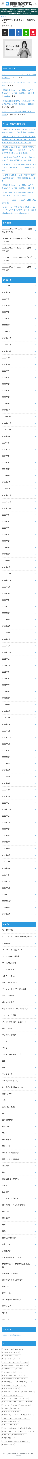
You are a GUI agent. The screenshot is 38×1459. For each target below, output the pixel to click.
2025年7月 (6, 371)
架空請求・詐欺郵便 (10, 1198)
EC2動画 (25, 1362)
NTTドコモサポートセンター (12, 1392)
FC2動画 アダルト (9, 1369)
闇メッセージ (7, 1319)
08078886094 (20, 1349)
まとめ (4, 1041)
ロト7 (4, 1068)
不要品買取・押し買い (10, 1081)
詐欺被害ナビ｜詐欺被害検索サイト (21, 1453)
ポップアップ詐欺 (9, 1035)
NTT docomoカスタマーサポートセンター (16, 1375)
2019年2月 (6, 875)
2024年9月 (6, 436)
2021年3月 (6, 711)
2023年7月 (6, 528)
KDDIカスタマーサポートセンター (13, 1372)
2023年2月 (6, 561)
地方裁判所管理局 (26, 1428)
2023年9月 (6, 515)
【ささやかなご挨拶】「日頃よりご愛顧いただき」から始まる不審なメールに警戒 (18, 158)
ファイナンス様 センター (11, 1425)
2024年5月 (6, 462)
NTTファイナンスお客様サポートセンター (16, 1398)
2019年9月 (6, 829)
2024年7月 (6, 449)
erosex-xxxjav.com (9, 1365)
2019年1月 (6, 881)
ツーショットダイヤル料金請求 (14, 989)
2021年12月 (7, 652)
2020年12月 (7, 731)
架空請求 (5, 1192)
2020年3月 (6, 790)
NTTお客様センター (9, 1385)
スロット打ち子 (8, 969)
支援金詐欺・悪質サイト (11, 1179)
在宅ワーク (6, 1126)
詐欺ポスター (7, 1251)
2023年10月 (7, 508)
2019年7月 (6, 842)
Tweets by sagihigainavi (11, 1335)
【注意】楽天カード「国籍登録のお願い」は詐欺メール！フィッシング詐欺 (19, 194)
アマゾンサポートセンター (11, 1415)
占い (4, 1113)
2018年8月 (6, 914)
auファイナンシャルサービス (12, 1359)
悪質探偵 (5, 1166)
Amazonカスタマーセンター (12, 1355)
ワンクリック (7, 1074)
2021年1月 (6, 724)
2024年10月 (7, 430)
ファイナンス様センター (11, 1428)
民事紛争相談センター (20, 1434)
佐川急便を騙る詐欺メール (12, 1087)
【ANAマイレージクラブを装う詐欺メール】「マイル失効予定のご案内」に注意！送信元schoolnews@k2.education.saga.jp (19, 210)
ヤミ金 (4, 1048)
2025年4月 (6, 390)
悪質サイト (6, 1146)
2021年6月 (6, 692)
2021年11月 (6, 659)
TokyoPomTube (25, 1405)
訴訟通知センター (9, 1444)
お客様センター (17, 1408)
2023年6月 (6, 534)
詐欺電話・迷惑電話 (10, 1273)
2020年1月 (6, 803)
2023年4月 (6, 548)
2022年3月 (6, 633)
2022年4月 (6, 626)
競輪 (4, 1225)
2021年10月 (7, 665)
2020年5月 (6, 777)
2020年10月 (7, 744)
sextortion (6, 943)
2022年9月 (6, 593)
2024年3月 (6, 476)
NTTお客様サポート (9, 1382)
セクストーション (9, 976)
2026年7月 (6, 292)
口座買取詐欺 (7, 1120)
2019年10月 (7, 822)
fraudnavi (7, 96)
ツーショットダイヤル (10, 982)
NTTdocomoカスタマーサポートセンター (15, 1378)
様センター (7, 1434)
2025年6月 (6, 377)
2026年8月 (6, 286)
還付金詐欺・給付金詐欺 (11, 1300)
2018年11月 (6, 894)
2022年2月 (6, 639)
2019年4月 (6, 862)
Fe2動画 (20, 1369)
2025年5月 (6, 384)
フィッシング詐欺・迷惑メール (14, 1022)
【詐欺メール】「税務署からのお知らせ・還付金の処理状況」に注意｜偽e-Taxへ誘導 (18, 130)
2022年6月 (6, 613)
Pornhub (29, 1401)
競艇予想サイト (8, 1218)
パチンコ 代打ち (8, 996)
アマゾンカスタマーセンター (12, 1411)
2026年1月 (6, 332)
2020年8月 (6, 757)
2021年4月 (6, 705)
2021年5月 (6, 698)
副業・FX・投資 (8, 1107)
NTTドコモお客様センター (11, 1388)
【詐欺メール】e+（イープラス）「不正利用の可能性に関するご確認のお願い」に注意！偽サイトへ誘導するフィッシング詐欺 (19, 140)
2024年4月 (6, 469)
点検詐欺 (5, 1212)
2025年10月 (7, 351)
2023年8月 (6, 521)
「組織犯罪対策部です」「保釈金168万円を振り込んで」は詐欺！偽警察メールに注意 (18, 186)
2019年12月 (7, 809)
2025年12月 (7, 338)
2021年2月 (6, 718)
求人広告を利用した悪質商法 (13, 1205)
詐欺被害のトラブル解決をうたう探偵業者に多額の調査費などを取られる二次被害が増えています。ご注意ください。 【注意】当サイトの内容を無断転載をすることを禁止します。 (19, 11)
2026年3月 (6, 318)
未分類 (4, 1185)
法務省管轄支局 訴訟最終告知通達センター (16, 1441)
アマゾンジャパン (27, 1415)
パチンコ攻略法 (8, 1002)
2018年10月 (7, 901)
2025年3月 (6, 397)
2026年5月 (6, 305)
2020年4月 (6, 783)
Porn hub (6, 1405)
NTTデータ (22, 1385)
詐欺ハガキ (6, 1244)
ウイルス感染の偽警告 (10, 956)
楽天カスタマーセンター (28, 1431)
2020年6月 (6, 770)
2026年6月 (6, 299)
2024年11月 (6, 423)
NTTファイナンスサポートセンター (14, 1401)
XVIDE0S (6, 1408)
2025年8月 (6, 364)
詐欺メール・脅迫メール (11, 1257)
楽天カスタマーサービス (11, 1431)
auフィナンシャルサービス (11, 1362)
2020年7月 (6, 764)
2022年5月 (6, 620)
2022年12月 (7, 574)
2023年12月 (7, 495)
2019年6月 (6, 849)
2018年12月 (7, 888)
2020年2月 (6, 796)
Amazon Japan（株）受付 (11, 1352)
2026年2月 (6, 325)
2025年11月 (6, 345)
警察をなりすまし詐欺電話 (12, 1280)
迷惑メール (6, 1293)
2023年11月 (6, 502)
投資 (4, 1172)
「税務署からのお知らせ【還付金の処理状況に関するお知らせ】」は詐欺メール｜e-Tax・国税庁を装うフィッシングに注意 (19, 150)
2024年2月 (6, 482)
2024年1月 (6, 489)
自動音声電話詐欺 (9, 1238)
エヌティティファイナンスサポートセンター (16, 1418)
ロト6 (4, 1061)
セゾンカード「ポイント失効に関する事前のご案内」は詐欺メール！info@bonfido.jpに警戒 (19, 167)
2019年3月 (6, 868)
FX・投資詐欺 (7, 930)
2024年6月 (6, 456)
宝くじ (4, 1133)
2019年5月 (6, 855)
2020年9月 (6, 750)
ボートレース (7, 1028)
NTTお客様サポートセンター (27, 1382)
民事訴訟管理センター (10, 1438)
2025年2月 (6, 404)
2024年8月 (6, 443)
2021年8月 (6, 678)
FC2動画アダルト (23, 1365)
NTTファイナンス (29, 1392)
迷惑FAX (5, 1287)
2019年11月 (6, 816)
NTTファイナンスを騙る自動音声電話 (17, 937)
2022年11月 (6, 580)
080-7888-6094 (8, 1349)
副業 (4, 1100)
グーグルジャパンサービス (11, 1421)
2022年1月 (6, 646)
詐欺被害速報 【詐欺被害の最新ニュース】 (17, 1265)
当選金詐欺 (6, 1140)
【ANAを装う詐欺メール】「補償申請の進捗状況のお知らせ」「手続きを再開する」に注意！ (19, 178)
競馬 (4, 1231)
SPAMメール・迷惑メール (12, 950)
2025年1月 (6, 410)
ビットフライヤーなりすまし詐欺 (15, 1009)
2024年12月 (7, 417)
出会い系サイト (8, 1094)
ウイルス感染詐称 (9, 963)
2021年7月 (6, 685)
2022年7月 (6, 606)
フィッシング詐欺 (9, 1015)
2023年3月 (6, 554)
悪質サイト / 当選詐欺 (10, 1153)
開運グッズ (6, 1306)
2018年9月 (6, 908)
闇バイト (5, 1313)
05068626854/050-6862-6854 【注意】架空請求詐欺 (19, 201)
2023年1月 (6, 567)
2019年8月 (6, 836)
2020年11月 (6, 737)
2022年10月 (7, 587)
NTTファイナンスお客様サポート (13, 1395)
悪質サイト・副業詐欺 (10, 1159)
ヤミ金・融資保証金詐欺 (11, 1054)
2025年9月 (6, 358)
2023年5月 (6, 541)
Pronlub (15, 1405)
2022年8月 (6, 600)
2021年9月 (6, 672)
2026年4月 (6, 312)
